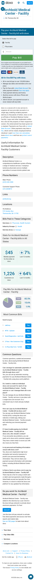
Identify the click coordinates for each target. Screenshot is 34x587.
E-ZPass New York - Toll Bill (13, 347)
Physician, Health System (21, 223)
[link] (17, 181)
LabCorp (7, 325)
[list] (17, 184)
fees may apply (24, 90)
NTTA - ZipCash (9, 330)
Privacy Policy (25, 551)
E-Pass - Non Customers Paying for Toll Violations (15, 341)
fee (2, 131)
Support (15, 551)
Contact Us (9, 553)
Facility (7, 42)
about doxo (9, 135)
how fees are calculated (21, 133)
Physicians (9, 46)
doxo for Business (22, 553)
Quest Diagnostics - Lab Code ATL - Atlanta (15, 336)
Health (20, 226)
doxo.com (6, 551)
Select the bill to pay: (9, 39)
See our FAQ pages (9, 521)
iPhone (20, 557)
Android (29, 557)
